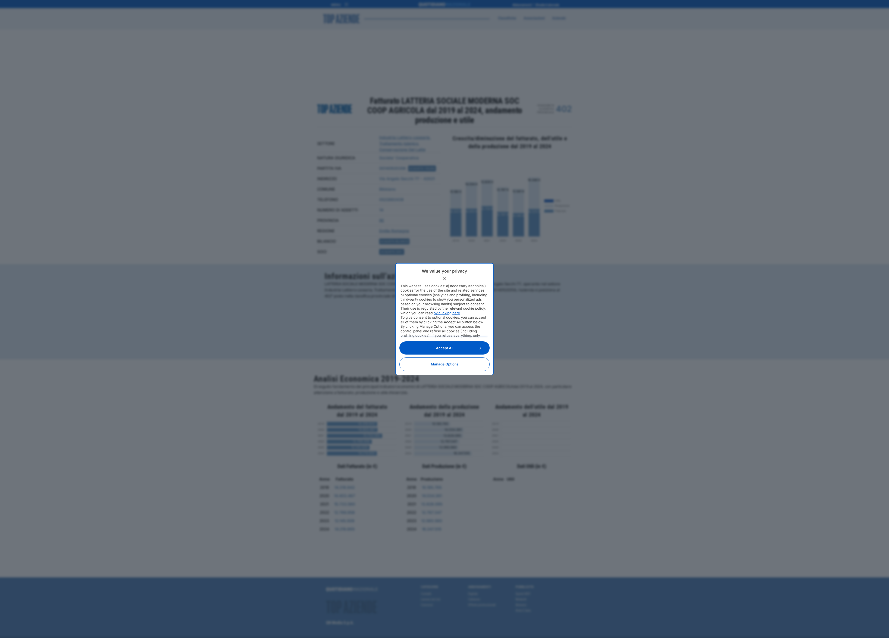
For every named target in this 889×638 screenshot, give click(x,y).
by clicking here (447, 313)
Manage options (444, 364)
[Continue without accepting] (444, 279)
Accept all (444, 348)
